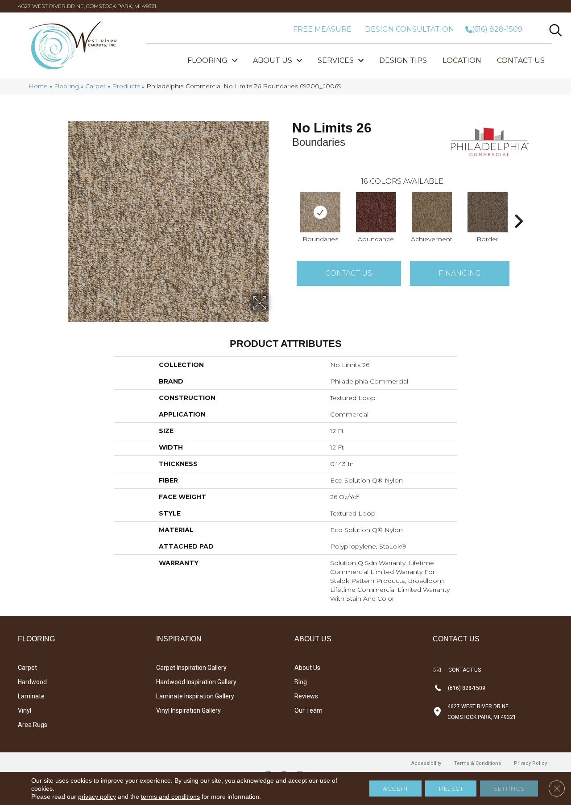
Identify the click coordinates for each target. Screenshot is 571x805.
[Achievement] (432, 212)
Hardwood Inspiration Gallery (196, 681)
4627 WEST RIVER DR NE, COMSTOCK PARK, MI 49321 (87, 6)
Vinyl (24, 710)
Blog (300, 681)
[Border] (487, 212)
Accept (395, 788)
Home (38, 86)
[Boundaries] (320, 212)
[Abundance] (376, 212)
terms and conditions (170, 796)
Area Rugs (32, 724)
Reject (451, 788)
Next (518, 207)
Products (126, 86)
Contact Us (348, 273)
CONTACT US (464, 670)
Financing (460, 273)
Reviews (306, 696)
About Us (307, 667)
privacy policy (97, 796)
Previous (287, 207)
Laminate (31, 696)
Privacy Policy (530, 763)
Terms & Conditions (477, 763)
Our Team (308, 710)
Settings (509, 788)
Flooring (66, 86)
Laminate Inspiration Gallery (195, 696)
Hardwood (32, 681)
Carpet (95, 86)
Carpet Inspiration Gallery (191, 667)
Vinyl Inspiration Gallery (188, 710)
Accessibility (426, 763)
